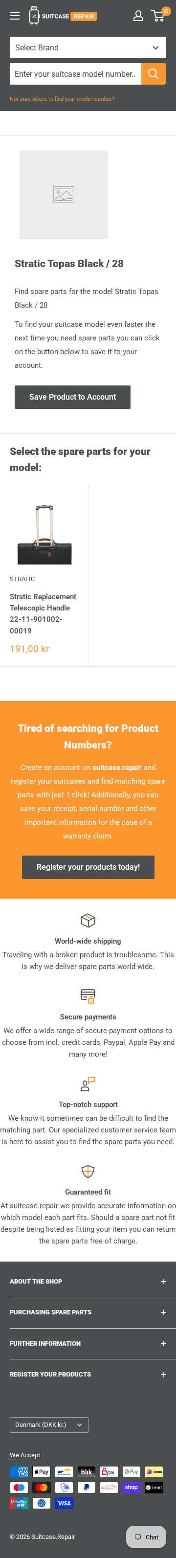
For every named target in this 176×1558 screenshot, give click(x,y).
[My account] (138, 15)
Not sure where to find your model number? (62, 99)
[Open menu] (15, 16)
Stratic (22, 579)
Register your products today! (88, 867)
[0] (158, 16)
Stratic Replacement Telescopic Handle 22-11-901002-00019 (43, 613)
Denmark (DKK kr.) (40, 1424)
